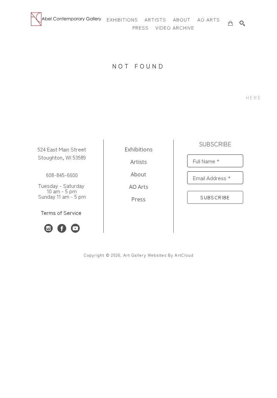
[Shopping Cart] (230, 23)
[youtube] (75, 228)
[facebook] (61, 228)
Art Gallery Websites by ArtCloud (158, 255)
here (254, 97)
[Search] (242, 23)
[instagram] (48, 228)
